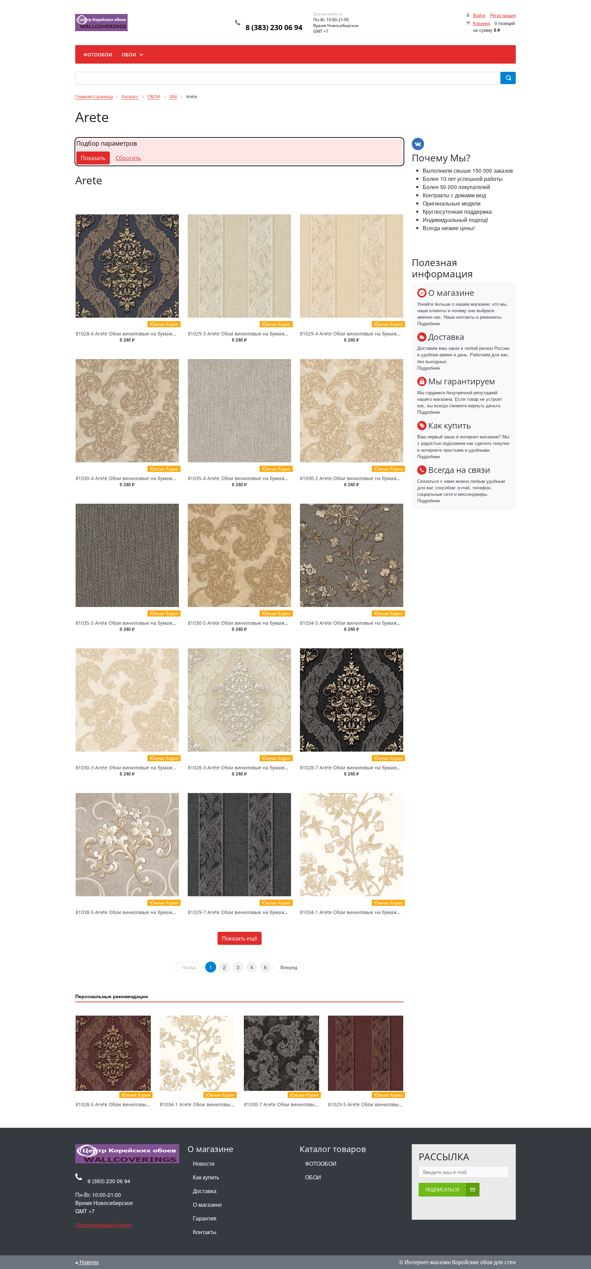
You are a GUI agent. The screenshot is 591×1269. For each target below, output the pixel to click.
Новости (203, 1163)
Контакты (204, 1232)
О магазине (207, 1204)
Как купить (206, 1177)
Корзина (481, 23)
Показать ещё (239, 938)
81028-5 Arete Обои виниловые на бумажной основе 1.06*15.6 (149, 1104)
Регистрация (503, 15)
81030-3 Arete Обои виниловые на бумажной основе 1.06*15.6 (149, 767)
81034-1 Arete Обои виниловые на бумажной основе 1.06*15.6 (373, 912)
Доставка (204, 1191)
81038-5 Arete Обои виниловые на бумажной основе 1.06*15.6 (149, 912)
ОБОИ (313, 1177)
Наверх (88, 1262)
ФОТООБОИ (321, 1163)
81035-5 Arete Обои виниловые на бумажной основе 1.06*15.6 (149, 623)
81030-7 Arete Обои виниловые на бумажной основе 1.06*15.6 (317, 1104)
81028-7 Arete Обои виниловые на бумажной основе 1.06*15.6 (373, 767)
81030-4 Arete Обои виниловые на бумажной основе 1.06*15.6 (149, 478)
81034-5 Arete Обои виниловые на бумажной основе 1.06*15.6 (373, 623)
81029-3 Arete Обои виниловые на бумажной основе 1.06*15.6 (261, 333)
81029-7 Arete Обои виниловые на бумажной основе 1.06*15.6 (261, 912)
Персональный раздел (103, 1225)
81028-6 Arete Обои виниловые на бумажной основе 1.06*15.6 (149, 333)
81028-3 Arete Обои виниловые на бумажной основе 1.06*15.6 (261, 767)
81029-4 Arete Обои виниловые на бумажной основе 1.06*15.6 (373, 333)
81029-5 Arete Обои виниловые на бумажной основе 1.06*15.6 (401, 1104)
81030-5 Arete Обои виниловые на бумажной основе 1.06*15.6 (261, 623)
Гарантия (204, 1218)
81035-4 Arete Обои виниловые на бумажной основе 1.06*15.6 (261, 478)
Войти (479, 15)
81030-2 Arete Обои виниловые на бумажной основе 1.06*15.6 (373, 478)
